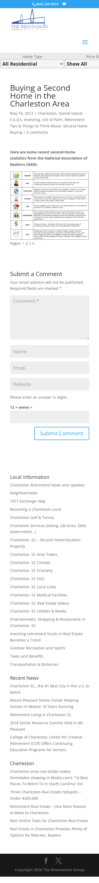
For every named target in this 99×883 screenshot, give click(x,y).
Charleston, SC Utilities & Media (38, 611)
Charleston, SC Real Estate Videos (39, 603)
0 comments (37, 132)
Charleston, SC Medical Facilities (38, 594)
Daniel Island (70, 113)
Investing (32, 119)
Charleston (47, 113)
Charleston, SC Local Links (33, 586)
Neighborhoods (23, 492)
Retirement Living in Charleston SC (41, 714)
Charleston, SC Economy (31, 570)
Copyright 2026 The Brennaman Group (49, 869)
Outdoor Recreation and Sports (37, 647)
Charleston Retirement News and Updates (47, 485)
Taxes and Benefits (26, 656)
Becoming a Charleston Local (35, 509)
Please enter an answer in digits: (39, 397)
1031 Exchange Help (28, 501)
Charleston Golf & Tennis (32, 517)
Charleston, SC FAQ (27, 578)
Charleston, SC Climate (30, 562)
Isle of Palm (52, 119)
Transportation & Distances (34, 664)
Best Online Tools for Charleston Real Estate (49, 820)
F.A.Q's (16, 119)
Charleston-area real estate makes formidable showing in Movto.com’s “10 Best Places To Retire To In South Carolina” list (49, 778)
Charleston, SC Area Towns (34, 554)
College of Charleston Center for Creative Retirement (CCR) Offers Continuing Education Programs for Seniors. (46, 743)
